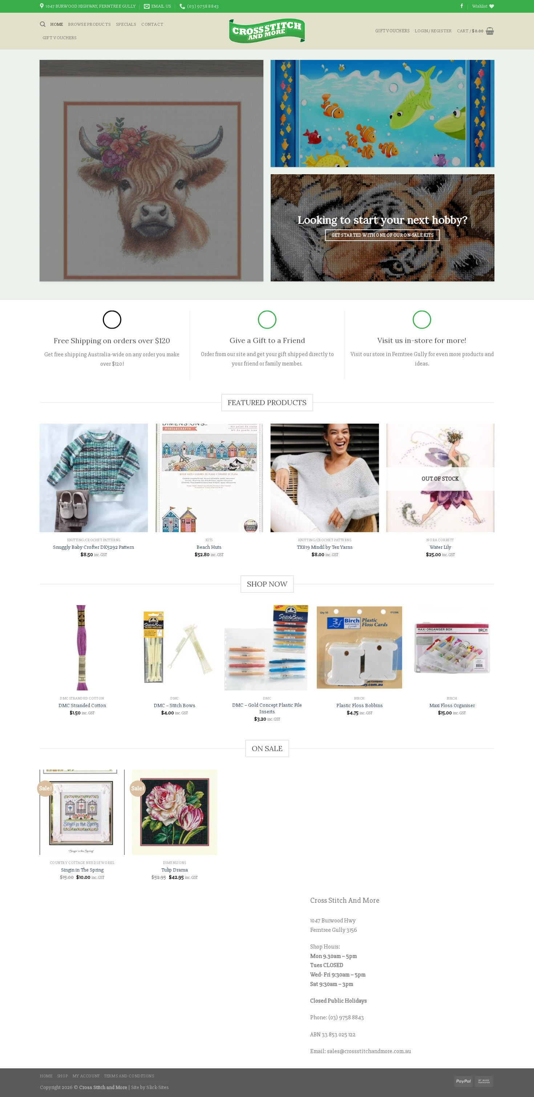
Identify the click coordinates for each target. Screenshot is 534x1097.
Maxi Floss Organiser (452, 705)
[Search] (42, 24)
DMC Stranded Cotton (82, 705)
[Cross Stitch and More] (267, 31)
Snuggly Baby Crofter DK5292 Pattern (93, 547)
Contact (152, 24)
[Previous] (40, 669)
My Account (86, 1076)
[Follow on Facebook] (462, 6)
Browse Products (89, 24)
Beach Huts (209, 547)
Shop (62, 1076)
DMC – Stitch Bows (174, 705)
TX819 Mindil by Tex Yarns (325, 547)
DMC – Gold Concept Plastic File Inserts (267, 708)
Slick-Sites (157, 1087)
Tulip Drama (174, 870)
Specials (126, 24)
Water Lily (440, 547)
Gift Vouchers (60, 38)
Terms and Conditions (129, 1076)
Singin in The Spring (82, 870)
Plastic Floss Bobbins (359, 705)
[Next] (494, 669)
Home (56, 24)
